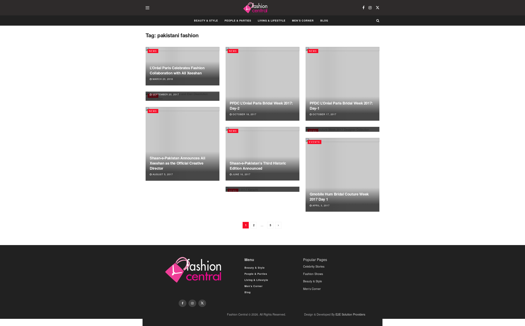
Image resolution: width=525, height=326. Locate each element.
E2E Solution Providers (350, 314)
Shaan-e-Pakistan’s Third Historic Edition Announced (258, 165)
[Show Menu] (147, 7)
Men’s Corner (303, 20)
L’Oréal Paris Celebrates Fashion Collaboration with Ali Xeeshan (177, 70)
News (153, 51)
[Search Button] (377, 20)
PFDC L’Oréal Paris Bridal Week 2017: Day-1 (341, 105)
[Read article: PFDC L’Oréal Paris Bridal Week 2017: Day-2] (262, 84)
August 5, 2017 (162, 174)
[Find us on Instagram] (370, 8)
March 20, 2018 (162, 79)
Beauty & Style (206, 20)
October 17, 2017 (324, 114)
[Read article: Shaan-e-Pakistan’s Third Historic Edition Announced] (262, 154)
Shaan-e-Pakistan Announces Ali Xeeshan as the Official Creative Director (177, 163)
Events (314, 142)
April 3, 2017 (321, 205)
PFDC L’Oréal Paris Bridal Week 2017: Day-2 (261, 105)
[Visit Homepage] (256, 8)
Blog (324, 20)
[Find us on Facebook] (363, 8)
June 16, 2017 (241, 174)
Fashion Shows (313, 274)
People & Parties (238, 20)
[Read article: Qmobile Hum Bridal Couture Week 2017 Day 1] (342, 175)
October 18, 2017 (244, 114)
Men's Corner (312, 289)
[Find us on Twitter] (377, 7)
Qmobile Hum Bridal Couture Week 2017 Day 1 (339, 196)
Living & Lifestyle (271, 20)
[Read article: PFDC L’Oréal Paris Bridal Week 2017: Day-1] (342, 84)
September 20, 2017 (165, 94)
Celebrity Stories (313, 266)
